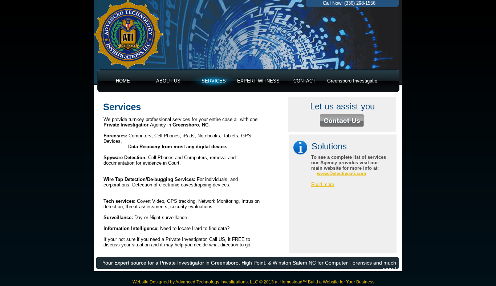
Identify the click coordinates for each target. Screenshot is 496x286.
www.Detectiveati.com (341, 173)
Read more (322, 184)
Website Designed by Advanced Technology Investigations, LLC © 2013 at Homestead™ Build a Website (236, 282)
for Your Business (356, 282)
